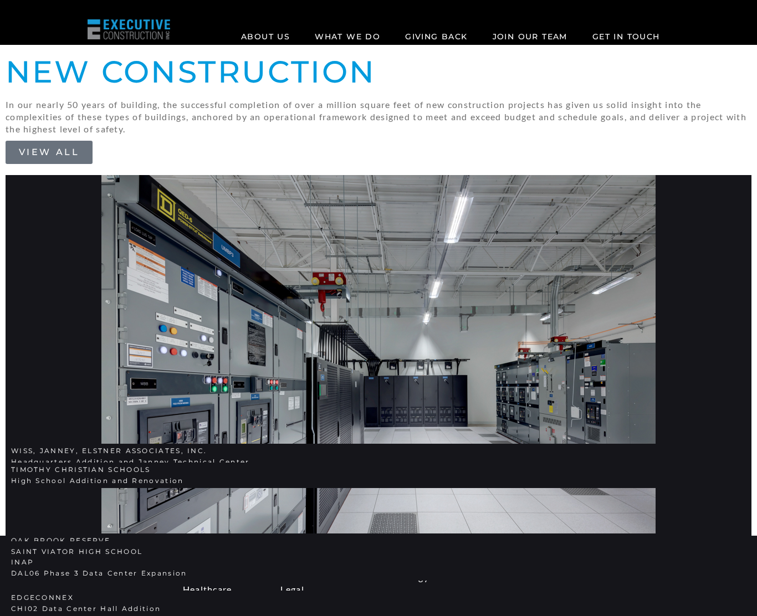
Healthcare (207, 589)
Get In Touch (626, 37)
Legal (292, 589)
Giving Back (436, 37)
